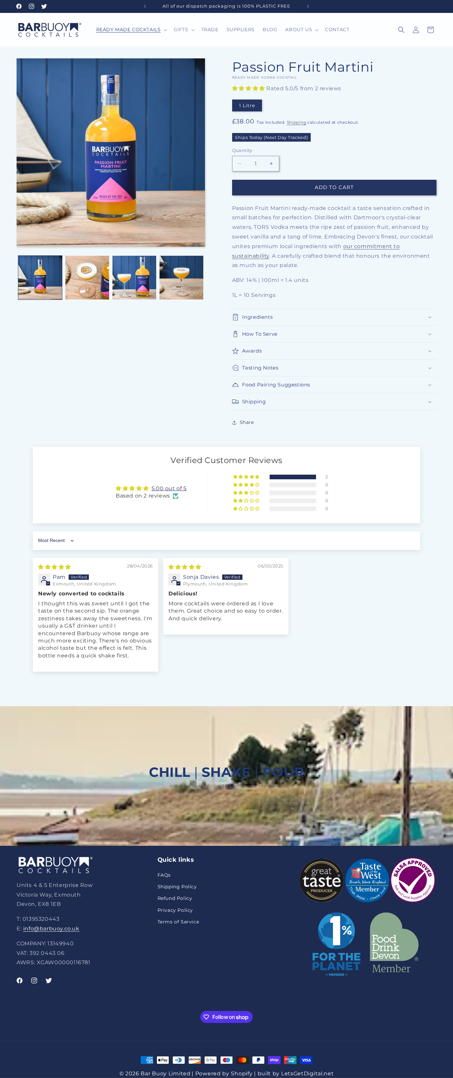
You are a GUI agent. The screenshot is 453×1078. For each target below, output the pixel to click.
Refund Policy (175, 899)
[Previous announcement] (145, 6)
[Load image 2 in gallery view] (87, 278)
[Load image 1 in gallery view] (40, 278)
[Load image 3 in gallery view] (134, 278)
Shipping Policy (177, 887)
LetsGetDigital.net (307, 1073)
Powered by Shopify (224, 1073)
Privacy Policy (175, 910)
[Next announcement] (308, 6)
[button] (131, 29)
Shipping (296, 122)
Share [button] (247, 422)
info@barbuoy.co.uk (51, 929)
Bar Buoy (154, 1073)
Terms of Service (178, 922)
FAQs (164, 875)
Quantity (242, 150)
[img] (54, 567)
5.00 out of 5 (169, 488)
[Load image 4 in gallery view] (181, 278)
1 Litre (247, 105)
